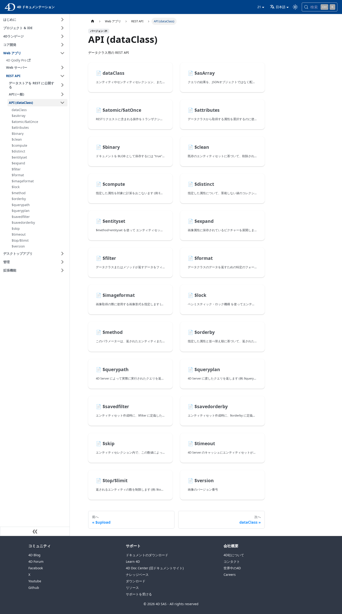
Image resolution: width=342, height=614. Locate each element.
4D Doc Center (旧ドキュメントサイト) (155, 568)
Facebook (35, 568)
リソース (132, 587)
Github (33, 587)
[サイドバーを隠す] (35, 531)
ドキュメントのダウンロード (147, 555)
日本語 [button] (280, 7)
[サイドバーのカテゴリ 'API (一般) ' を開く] (62, 94)
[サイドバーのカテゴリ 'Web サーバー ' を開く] (62, 67)
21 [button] (259, 7)
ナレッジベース (137, 574)
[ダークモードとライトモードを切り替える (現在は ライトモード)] (295, 7)
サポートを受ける (139, 594)
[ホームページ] (92, 21)
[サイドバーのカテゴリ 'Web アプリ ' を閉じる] (62, 53)
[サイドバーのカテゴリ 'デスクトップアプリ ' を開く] (62, 253)
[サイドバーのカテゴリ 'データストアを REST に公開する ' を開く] (62, 85)
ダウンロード (135, 581)
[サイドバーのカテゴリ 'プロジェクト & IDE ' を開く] (62, 28)
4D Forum (36, 561)
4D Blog (34, 555)
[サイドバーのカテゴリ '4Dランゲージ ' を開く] (62, 36)
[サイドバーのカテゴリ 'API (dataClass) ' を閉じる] (62, 102)
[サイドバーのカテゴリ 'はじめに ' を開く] (62, 19)
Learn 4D (133, 561)
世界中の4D (232, 568)
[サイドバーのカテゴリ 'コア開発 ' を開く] (62, 44)
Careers (230, 574)
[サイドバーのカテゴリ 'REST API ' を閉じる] (62, 76)
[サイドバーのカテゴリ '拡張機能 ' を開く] (62, 270)
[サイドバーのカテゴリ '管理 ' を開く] (62, 262)
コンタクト (232, 561)
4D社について (234, 555)
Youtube (34, 581)
